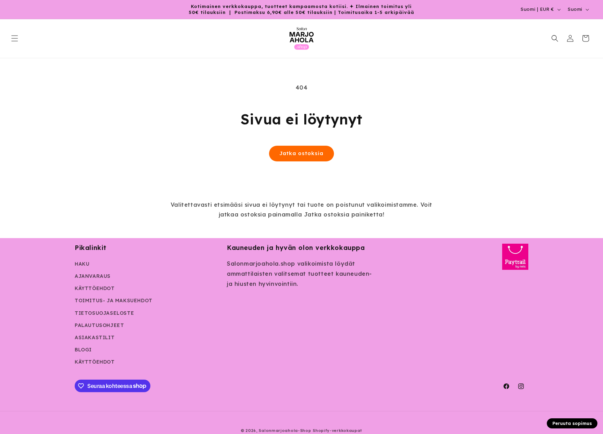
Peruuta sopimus (572, 423)
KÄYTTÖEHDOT (95, 288)
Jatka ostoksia (301, 153)
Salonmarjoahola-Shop (285, 430)
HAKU (82, 264)
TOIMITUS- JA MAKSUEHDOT (113, 300)
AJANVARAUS (93, 276)
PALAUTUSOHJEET (99, 325)
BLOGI (83, 350)
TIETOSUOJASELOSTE (104, 313)
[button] (14, 38)
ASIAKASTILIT (94, 337)
